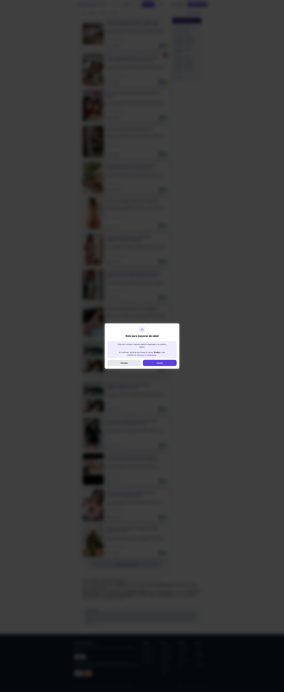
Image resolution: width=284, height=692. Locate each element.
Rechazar (124, 363)
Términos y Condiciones (146, 355)
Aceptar (160, 363)
